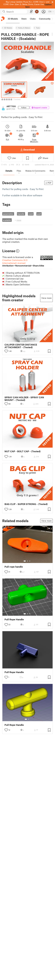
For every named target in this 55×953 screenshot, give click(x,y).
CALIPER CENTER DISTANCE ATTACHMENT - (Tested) (21, 346)
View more (46, 298)
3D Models (8, 28)
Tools (38, 28)
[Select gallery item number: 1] (25, 561)
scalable (7, 220)
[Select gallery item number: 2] (27, 561)
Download (29, 149)
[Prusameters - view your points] (37, 11)
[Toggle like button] (6, 351)
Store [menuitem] (24, 18)
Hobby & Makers (24, 28)
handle (21, 214)
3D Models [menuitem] (13, 18)
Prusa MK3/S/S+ (34, 140)
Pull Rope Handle (14, 619)
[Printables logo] (3, 18)
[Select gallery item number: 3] (29, 561)
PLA (7, 139)
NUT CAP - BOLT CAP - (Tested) (23, 451)
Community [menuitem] (44, 18)
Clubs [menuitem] (33, 18)
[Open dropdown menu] (52, 34)
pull (39, 214)
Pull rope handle (14, 566)
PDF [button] (50, 182)
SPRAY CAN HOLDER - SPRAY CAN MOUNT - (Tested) (24, 398)
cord (31, 214)
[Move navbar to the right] (52, 19)
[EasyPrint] (31, 11)
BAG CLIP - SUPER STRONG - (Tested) (26, 504)
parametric (8, 214)
